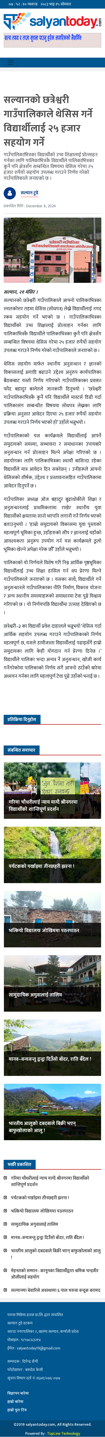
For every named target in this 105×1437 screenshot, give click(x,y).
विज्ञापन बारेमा (18, 1393)
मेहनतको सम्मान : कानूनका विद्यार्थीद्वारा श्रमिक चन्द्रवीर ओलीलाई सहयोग (54, 1274)
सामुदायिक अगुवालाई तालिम (35, 995)
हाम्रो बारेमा (15, 1401)
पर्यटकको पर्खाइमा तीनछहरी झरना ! (41, 866)
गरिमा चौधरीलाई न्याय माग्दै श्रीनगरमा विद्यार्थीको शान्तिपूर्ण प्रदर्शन (43, 805)
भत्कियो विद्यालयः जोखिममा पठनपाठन (44, 931)
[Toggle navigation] (10, 62)
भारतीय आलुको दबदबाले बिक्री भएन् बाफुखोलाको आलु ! (42, 1127)
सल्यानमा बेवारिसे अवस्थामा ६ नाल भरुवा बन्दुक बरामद (55, 1290)
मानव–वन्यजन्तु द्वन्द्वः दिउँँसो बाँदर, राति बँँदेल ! (50, 1059)
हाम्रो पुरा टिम (17, 1410)
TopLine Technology (63, 1433)
